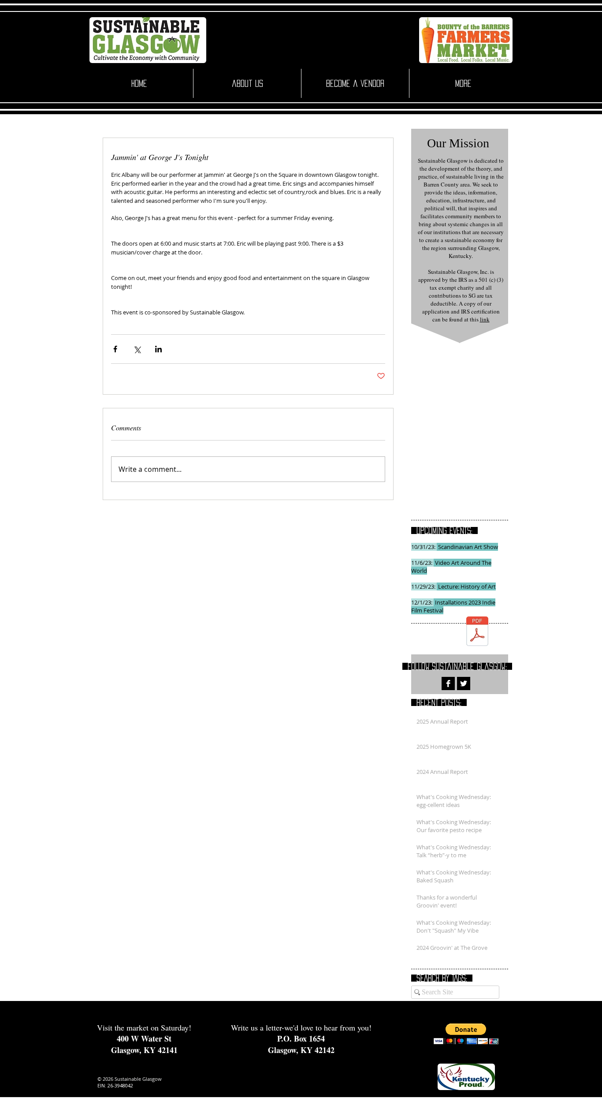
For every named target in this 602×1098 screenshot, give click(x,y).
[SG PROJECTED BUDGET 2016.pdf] (477, 632)
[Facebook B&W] (448, 683)
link (485, 319)
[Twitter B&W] (463, 683)
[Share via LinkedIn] (158, 349)
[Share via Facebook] (115, 349)
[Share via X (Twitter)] (137, 349)
